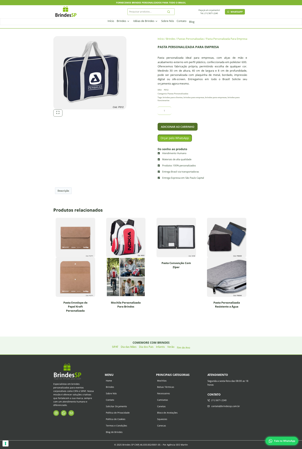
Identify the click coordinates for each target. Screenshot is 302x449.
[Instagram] (56, 413)
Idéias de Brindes (143, 21)
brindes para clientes (173, 97)
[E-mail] (71, 413)
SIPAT (115, 347)
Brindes (121, 21)
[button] (175, 138)
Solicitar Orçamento (116, 406)
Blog (191, 21)
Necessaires (163, 393)
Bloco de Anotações (167, 412)
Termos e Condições (116, 425)
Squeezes (162, 419)
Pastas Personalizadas (178, 93)
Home (109, 380)
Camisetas (162, 399)
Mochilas (162, 380)
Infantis (160, 347)
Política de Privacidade (118, 412)
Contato (181, 21)
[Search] (168, 11)
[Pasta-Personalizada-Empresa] (89, 72)
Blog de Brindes (114, 432)
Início (111, 21)
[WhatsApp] (64, 413)
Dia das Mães (129, 347)
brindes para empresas (216, 97)
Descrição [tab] (63, 190)
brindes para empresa (194, 97)
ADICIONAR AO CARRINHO (177, 127)
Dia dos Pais (146, 347)
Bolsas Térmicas (165, 386)
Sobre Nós (167, 21)
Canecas (161, 425)
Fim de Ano (183, 347)
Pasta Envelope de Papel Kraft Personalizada (75, 306)
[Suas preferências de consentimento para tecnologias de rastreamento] (5, 443)
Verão (170, 347)
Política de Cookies (115, 419)
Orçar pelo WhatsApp (175, 138)
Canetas (161, 406)
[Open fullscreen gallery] (57, 113)
